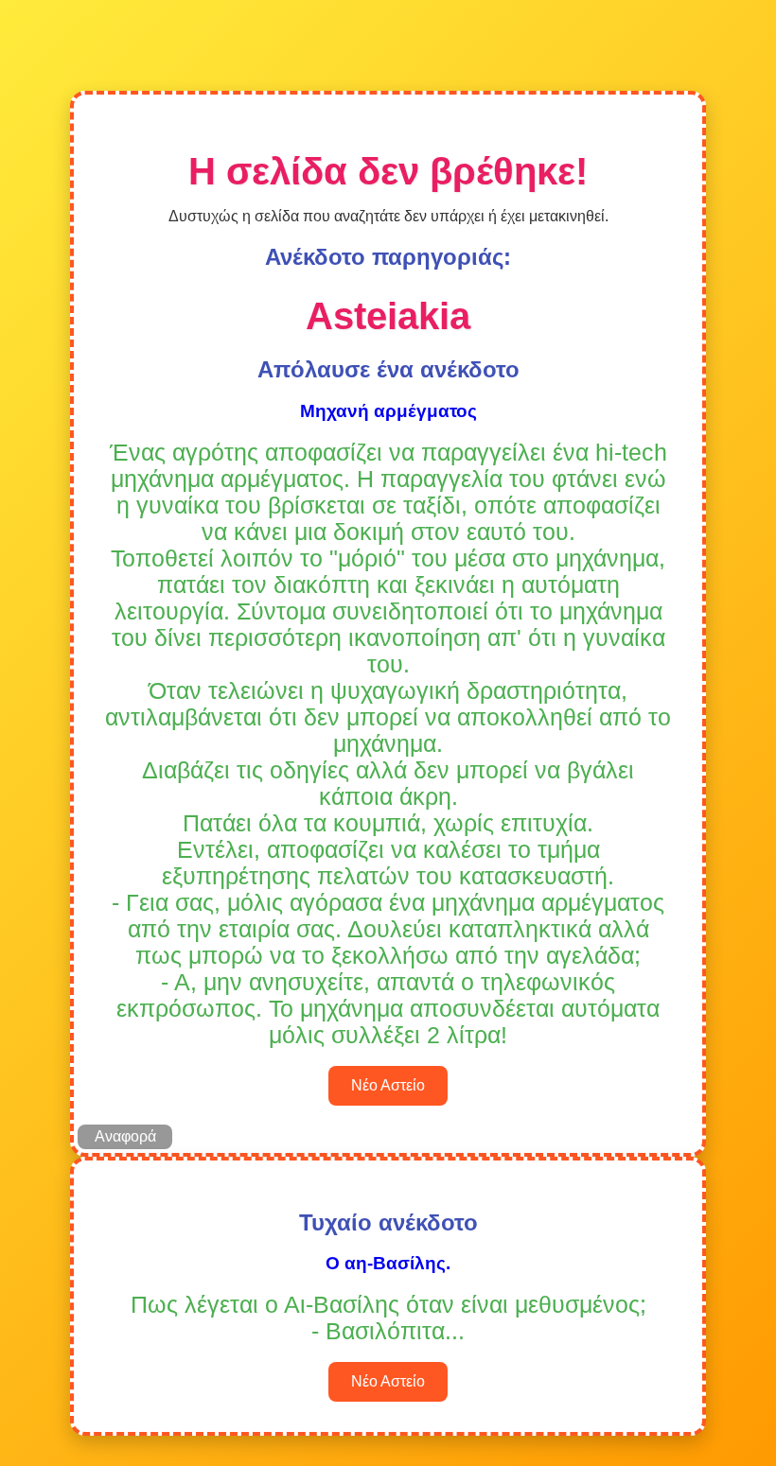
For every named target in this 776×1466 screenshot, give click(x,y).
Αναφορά (125, 1136)
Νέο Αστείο (388, 1085)
